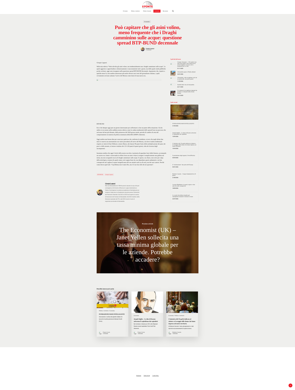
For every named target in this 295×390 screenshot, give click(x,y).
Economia (147, 21)
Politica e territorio (104, 310)
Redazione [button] (138, 375)
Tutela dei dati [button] (147, 375)
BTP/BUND (100, 174)
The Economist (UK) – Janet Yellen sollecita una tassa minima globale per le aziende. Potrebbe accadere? (147, 242)
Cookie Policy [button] (155, 375)
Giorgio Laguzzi (150, 48)
